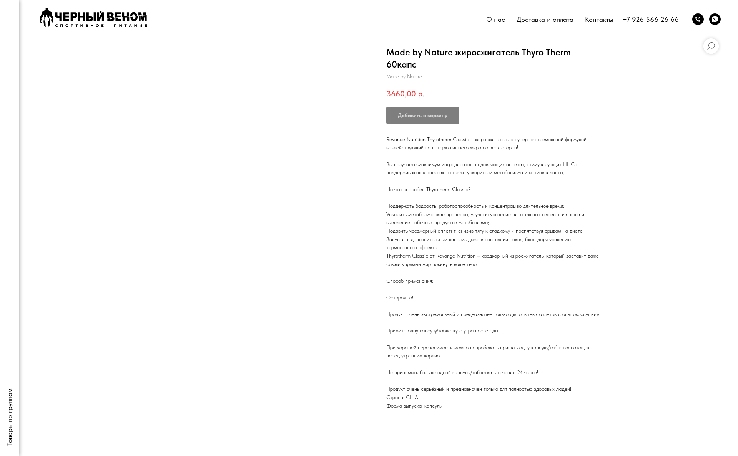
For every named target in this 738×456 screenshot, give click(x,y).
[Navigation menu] (9, 11)
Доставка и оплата (545, 19)
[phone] (698, 19)
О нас (495, 19)
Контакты (599, 19)
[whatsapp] (715, 19)
